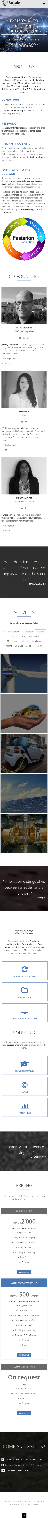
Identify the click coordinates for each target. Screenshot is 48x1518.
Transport (38, 645)
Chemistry (28, 631)
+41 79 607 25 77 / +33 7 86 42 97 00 (25, 1459)
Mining (9, 645)
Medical (25, 641)
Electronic (13, 636)
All (4, 631)
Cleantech (40, 631)
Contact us (24, 1272)
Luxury (23, 636)
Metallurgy (36, 641)
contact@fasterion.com (17, 1470)
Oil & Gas (19, 645)
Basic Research (15, 631)
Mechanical (34, 636)
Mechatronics (13, 641)
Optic (28, 645)
